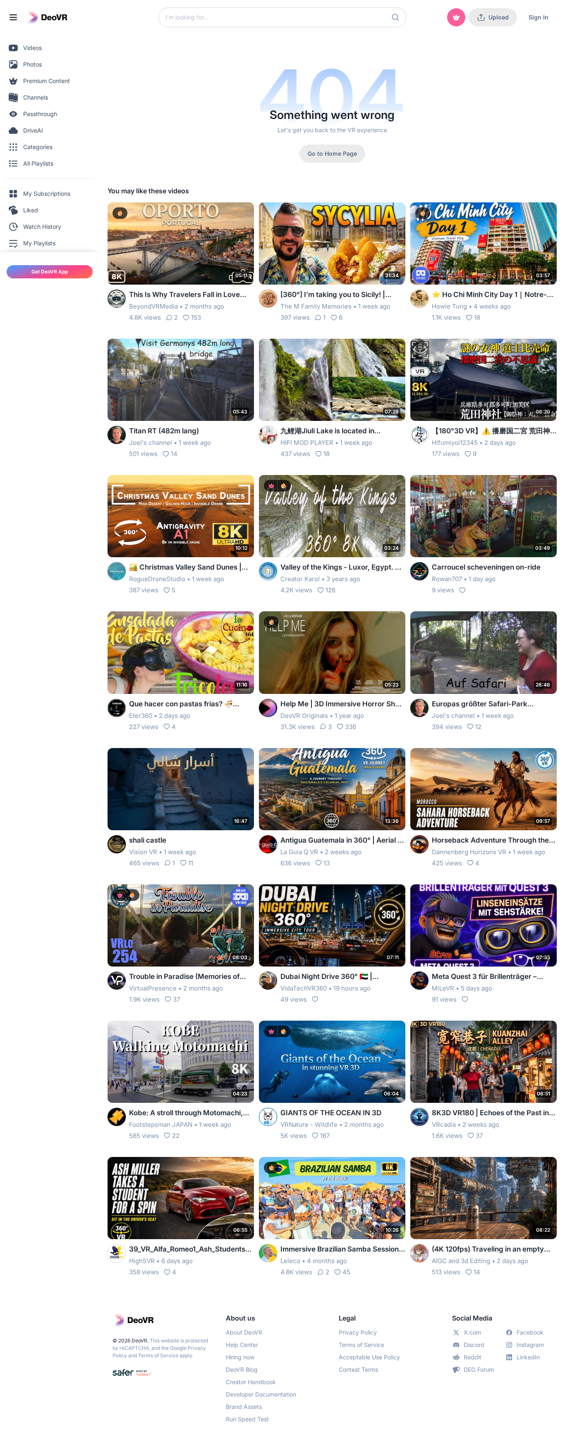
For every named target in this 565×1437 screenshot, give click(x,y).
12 (478, 727)
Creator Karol (300, 579)
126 (330, 590)
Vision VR (143, 852)
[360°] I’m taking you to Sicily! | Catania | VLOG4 (332, 295)
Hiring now (240, 1357)
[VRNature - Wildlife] (268, 1117)
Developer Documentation (261, 1394)
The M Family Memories (316, 306)
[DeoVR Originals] (268, 708)
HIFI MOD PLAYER (306, 443)
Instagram (530, 1344)
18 (477, 317)
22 (176, 1136)
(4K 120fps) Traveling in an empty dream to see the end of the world (488, 1249)
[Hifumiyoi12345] (419, 435)
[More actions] (242, 214)
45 (346, 1272)
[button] (395, 17)
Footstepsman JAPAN (160, 1124)
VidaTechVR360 (303, 988)
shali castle (147, 840)
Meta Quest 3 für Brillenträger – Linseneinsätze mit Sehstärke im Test (493, 977)
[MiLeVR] (419, 980)
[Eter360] (117, 708)
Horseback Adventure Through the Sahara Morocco (490, 841)
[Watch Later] (227, 214)
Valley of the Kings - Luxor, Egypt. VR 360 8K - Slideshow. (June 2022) (342, 567)
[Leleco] (268, 1253)
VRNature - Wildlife (309, 1124)
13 (326, 863)
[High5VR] (117, 1253)
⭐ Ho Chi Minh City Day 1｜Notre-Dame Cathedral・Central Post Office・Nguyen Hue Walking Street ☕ (491, 295)
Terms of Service (158, 1355)
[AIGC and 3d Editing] (419, 1253)
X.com (472, 1332)
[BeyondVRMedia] (117, 299)
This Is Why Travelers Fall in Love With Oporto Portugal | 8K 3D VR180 (189, 295)
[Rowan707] (419, 571)
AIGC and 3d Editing (461, 1261)
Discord (474, 1344)
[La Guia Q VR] (268, 844)
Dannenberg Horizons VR (469, 852)
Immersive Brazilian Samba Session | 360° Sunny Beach (341, 1249)
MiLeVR (443, 988)
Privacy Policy (358, 1332)
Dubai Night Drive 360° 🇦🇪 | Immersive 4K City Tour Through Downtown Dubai (334, 977)
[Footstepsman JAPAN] (117, 1117)
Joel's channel (150, 443)
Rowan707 (447, 579)
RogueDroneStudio (157, 579)
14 (174, 454)
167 (325, 1136)
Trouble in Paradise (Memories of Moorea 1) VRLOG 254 (184, 977)
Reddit (472, 1357)
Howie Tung (449, 306)
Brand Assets (244, 1406)
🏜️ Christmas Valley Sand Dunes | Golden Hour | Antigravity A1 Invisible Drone (191, 567)
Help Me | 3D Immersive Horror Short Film (342, 704)
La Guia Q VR (299, 852)
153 (196, 317)
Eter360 (140, 716)
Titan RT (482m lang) (164, 431)
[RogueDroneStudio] (117, 571)
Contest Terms (358, 1369)
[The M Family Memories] (268, 299)
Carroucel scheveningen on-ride (486, 567)
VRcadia (444, 1124)
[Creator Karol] (268, 571)
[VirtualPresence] (117, 980)
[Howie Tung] (419, 299)
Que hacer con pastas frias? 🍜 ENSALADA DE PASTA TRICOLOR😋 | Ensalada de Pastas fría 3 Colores (190, 704)
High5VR (142, 1261)
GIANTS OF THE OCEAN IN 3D (330, 1113)
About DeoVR (244, 1332)
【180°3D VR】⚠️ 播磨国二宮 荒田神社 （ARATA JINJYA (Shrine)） (491, 431)
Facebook (530, 1332)
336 (350, 727)
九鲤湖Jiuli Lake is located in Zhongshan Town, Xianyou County (337, 431)
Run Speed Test (247, 1419)
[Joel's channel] (117, 435)
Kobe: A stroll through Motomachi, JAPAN (186, 1113)
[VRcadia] (419, 1117)
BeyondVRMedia (153, 306)
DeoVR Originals (304, 716)
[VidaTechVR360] (268, 980)
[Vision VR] (117, 844)
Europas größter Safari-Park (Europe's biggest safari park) (482, 704)
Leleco (290, 1261)
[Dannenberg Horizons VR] (419, 844)
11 (190, 863)
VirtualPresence (153, 988)
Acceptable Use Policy (369, 1357)
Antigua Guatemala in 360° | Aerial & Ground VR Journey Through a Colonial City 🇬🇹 (341, 841)
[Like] (462, 590)
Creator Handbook (251, 1381)
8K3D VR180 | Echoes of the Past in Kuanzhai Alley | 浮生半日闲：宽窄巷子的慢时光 (494, 1113)
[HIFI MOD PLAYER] (268, 435)
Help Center (242, 1344)
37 (176, 999)
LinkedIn (528, 1357)
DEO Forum (479, 1369)
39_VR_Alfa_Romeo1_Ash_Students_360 (191, 1249)
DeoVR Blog (242, 1369)
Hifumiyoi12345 (455, 443)
